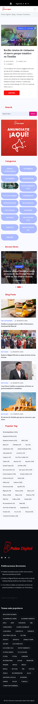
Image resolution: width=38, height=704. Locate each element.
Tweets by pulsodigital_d (9, 598)
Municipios (10, 203)
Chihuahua (17, 444)
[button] (15, 287)
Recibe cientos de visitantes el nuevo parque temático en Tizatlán (19, 53)
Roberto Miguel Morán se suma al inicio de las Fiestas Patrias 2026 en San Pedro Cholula (19, 274)
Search (33, 114)
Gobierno (28, 196)
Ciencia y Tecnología (10, 170)
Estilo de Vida (8, 478)
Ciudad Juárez (8, 449)
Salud (10, 217)
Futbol (21, 478)
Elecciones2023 (9, 470)
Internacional (8, 486)
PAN (5, 499)
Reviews (28, 210)
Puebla (27, 499)
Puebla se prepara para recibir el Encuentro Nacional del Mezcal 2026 (17, 573)
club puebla (7, 453)
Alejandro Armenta (10, 440)
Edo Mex (22, 465)
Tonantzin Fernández (10, 516)
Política (10, 210)
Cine (27, 444)
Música (18, 495)
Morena (19, 491)
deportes (29, 461)
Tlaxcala (29, 512)
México (7, 495)
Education (10, 186)
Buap (5, 444)
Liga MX (21, 486)
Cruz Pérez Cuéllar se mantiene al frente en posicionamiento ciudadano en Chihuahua (17, 586)
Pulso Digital (10, 61)
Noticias (28, 203)
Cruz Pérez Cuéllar (21, 457)
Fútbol (6, 482)
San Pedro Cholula (9, 507)
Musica (30, 491)
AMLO (24, 440)
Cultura (9, 178)
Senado (6, 512)
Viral (9, 237)
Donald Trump (8, 465)
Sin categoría (28, 219)
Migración (7, 491)
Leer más (11, 93)
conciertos (20, 453)
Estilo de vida (10, 196)
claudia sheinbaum (24, 449)
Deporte (17, 461)
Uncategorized (28, 229)
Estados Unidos (26, 474)
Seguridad (24, 507)
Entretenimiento (28, 187)
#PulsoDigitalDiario (10, 432)
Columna (28, 169)
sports (10, 227)
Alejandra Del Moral (10, 436)
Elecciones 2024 (25, 470)
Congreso (7, 457)
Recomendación (9, 503)
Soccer (17, 512)
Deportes (28, 178)
